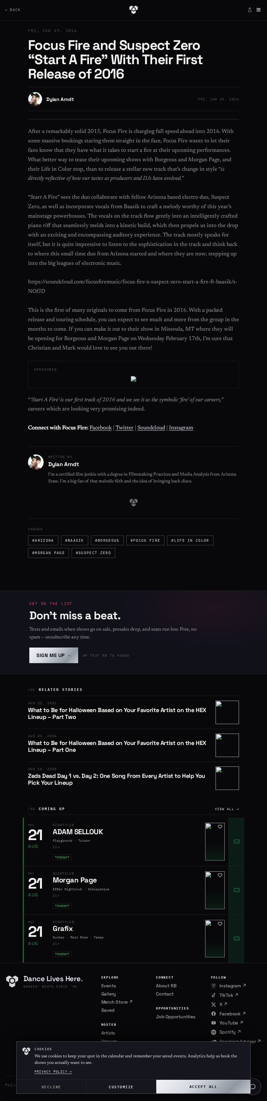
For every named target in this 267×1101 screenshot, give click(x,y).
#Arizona (43, 540)
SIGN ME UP (53, 655)
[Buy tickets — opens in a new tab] (236, 842)
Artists (108, 1033)
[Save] (220, 827)
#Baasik (74, 540)
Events (108, 986)
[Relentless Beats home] (133, 10)
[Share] (250, 10)
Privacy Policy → (53, 1071)
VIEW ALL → (227, 809)
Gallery (108, 994)
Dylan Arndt (60, 99)
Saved (108, 1010)
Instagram (181, 428)
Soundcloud (151, 428)
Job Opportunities (175, 1017)
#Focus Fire (146, 540)
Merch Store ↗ (117, 1002)
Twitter (125, 428)
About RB (166, 986)
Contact (165, 994)
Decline (51, 1086)
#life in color (190, 540)
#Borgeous (107, 540)
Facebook (101, 428)
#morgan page (48, 552)
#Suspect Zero (93, 552)
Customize (121, 1086)
